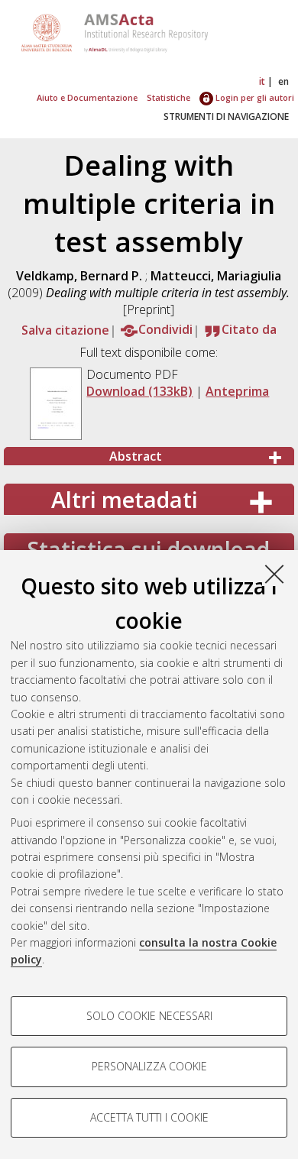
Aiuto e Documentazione (87, 97)
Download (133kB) (139, 391)
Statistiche (168, 97)
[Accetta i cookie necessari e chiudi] (274, 574)
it (262, 81)
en (283, 81)
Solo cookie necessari (149, 1015)
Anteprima (237, 391)
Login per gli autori (253, 97)
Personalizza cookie (149, 1066)
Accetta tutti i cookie (149, 1117)
